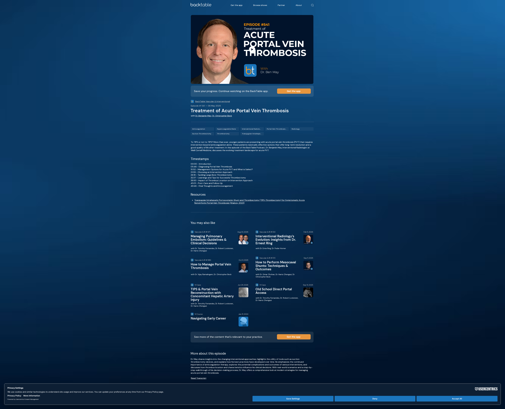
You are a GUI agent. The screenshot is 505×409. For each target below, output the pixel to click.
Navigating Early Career (208, 318)
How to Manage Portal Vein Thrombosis (211, 266)
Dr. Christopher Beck (222, 115)
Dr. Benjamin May (203, 115)
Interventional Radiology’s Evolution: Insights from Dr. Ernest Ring (276, 239)
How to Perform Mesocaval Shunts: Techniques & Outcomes (276, 265)
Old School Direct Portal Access (274, 291)
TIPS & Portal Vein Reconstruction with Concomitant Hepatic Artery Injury (212, 294)
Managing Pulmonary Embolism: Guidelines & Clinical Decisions (209, 239)
